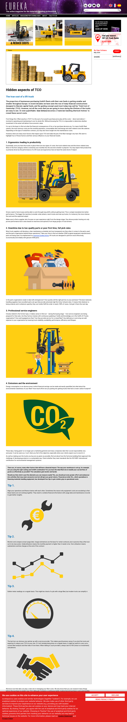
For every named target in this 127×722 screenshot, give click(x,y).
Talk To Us (53, 16)
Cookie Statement (65, 716)
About (44, 16)
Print (117, 51)
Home (8, 16)
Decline (115, 695)
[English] (110, 5)
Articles (15, 16)
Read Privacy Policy (105, 699)
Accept (95, 695)
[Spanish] (119, 5)
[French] (115, 5)
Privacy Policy (7, 718)
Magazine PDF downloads (30, 16)
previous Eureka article (41, 235)
